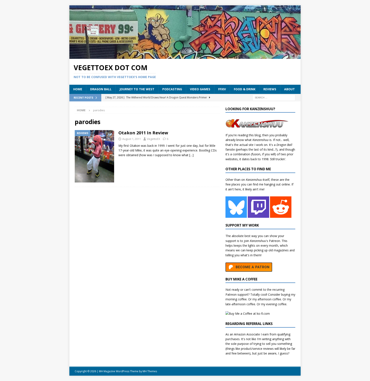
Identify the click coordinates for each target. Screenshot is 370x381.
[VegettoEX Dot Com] (185, 56)
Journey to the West (136, 89)
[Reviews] (94, 156)
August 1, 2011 (131, 139)
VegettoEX (153, 139)
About (289, 89)
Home (77, 89)
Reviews (269, 89)
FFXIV (222, 89)
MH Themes (150, 371)
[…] (191, 155)
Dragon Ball (101, 89)
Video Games (200, 89)
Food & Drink (244, 89)
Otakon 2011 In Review (143, 133)
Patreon (274, 241)
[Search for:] (273, 97)
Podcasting (172, 89)
